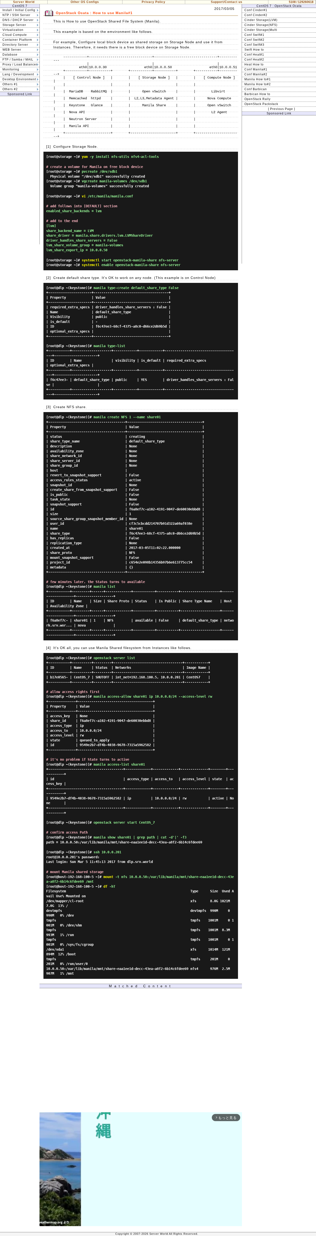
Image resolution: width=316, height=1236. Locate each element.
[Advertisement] (20, 170)
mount (108, 877)
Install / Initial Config (18, 10)
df (105, 886)
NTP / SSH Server (16, 15)
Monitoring (10, 69)
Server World (24, 2)
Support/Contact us (226, 2)
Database (10, 54)
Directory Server (15, 44)
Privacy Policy (153, 2)
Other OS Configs (85, 2)
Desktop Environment (19, 79)
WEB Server (11, 49)
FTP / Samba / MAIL (17, 59)
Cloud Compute (14, 35)
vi (84, 196)
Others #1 (10, 84)
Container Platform (17, 40)
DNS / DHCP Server (18, 20)
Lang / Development (18, 74)
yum (85, 157)
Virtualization (12, 30)
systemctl (90, 260)
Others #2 (10, 89)
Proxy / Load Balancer (19, 64)
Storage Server (14, 25)
